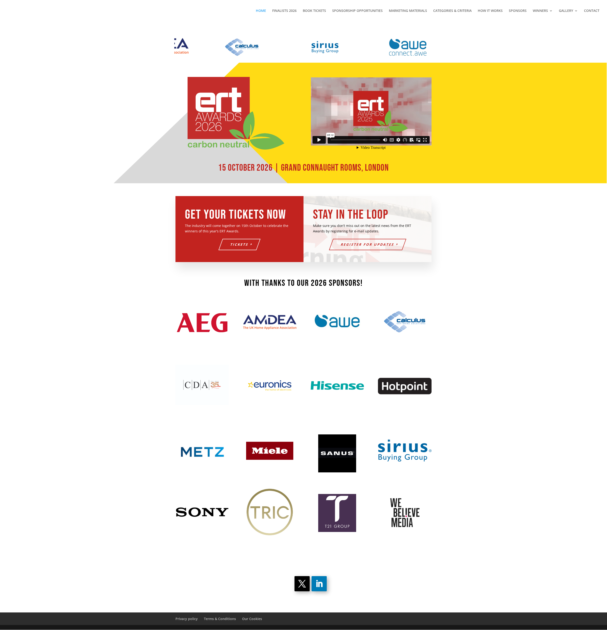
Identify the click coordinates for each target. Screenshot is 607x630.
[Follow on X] (302, 583)
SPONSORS (518, 11)
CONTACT (591, 11)
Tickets (239, 244)
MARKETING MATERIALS (408, 11)
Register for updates (367, 244)
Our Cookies (252, 618)
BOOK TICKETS (314, 11)
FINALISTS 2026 (284, 11)
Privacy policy (186, 618)
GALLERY (566, 11)
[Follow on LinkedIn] (319, 583)
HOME (261, 11)
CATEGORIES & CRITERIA (452, 11)
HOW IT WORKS (490, 11)
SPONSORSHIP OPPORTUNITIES (357, 11)
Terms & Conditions (220, 618)
